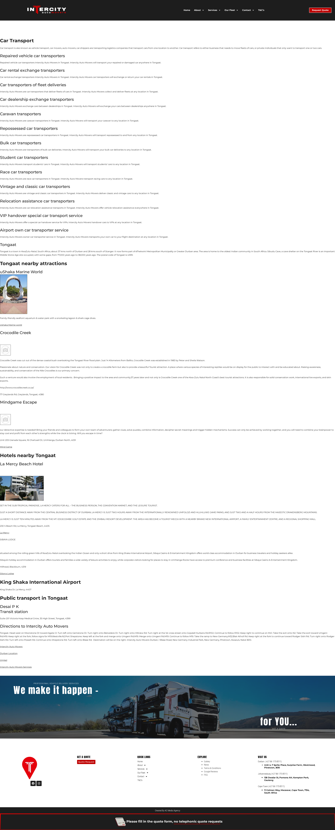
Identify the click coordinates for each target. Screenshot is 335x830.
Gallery (207, 761)
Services (212, 10)
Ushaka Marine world (11, 325)
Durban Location (9, 653)
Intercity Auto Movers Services (16, 667)
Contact (246, 10)
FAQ (206, 775)
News (206, 765)
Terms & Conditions (212, 768)
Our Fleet (230, 10)
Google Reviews (211, 771)
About (197, 10)
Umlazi (3, 660)
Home (187, 10)
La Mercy (4, 533)
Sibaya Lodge (7, 573)
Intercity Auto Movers (11, 646)
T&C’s (261, 10)
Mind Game (6, 447)
